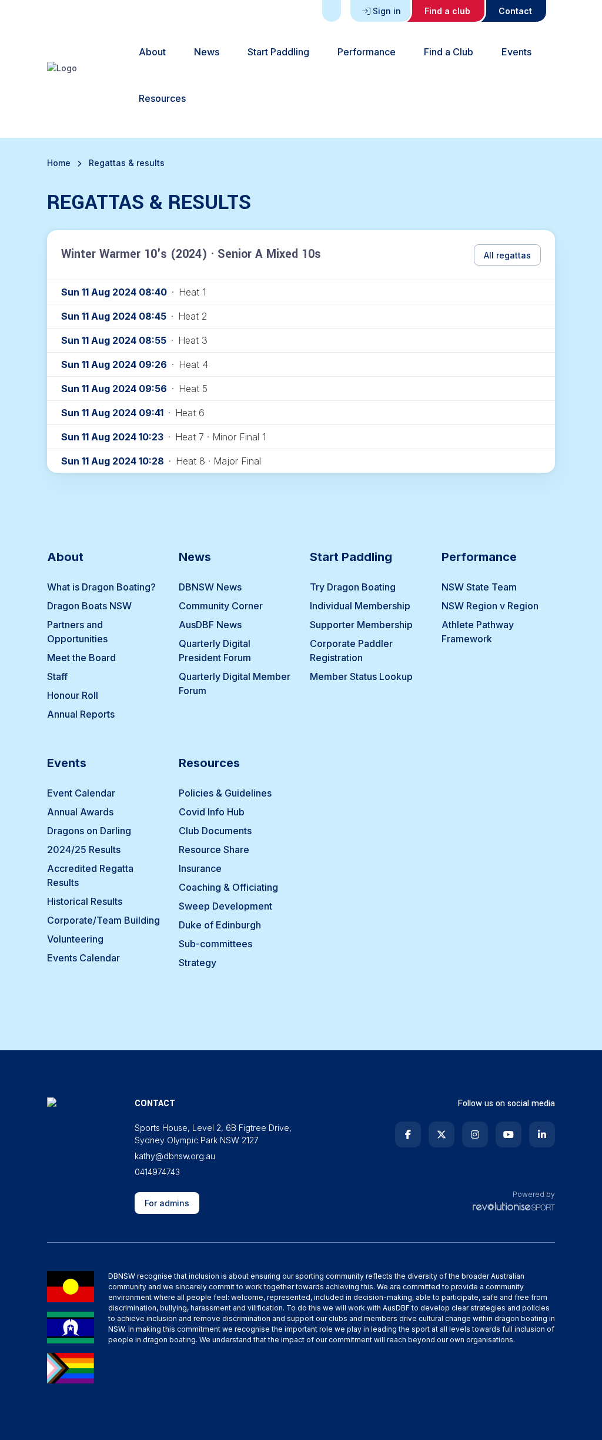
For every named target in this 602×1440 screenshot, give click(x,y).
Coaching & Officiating (228, 887)
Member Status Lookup (361, 676)
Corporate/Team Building (103, 920)
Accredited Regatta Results (90, 875)
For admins (167, 1203)
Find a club (447, 11)
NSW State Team (479, 587)
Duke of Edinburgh (220, 925)
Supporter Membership (361, 625)
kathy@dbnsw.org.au (175, 1156)
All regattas (507, 255)
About (152, 52)
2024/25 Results (84, 849)
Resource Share (214, 849)
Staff (57, 676)
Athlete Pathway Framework (478, 632)
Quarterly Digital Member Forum (234, 683)
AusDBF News (210, 625)
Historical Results (84, 901)
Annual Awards (80, 812)
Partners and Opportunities (77, 632)
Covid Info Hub (212, 812)
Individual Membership (360, 606)
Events (516, 52)
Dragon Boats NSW (89, 606)
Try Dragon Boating (353, 587)
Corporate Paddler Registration (351, 650)
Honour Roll (72, 695)
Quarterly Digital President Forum (215, 650)
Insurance (200, 868)
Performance (366, 52)
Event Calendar (81, 793)
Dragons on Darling (89, 831)
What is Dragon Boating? (101, 587)
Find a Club (448, 52)
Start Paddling (278, 52)
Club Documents (215, 831)
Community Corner (221, 606)
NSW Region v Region (490, 606)
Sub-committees (215, 944)
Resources (162, 98)
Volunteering (75, 939)
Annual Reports (81, 714)
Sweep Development (225, 906)
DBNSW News (210, 587)
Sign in (387, 11)
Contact (515, 11)
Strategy (197, 962)
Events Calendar (83, 958)
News (206, 52)
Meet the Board (81, 657)
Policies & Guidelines (225, 793)
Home (59, 163)
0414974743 (157, 1172)
